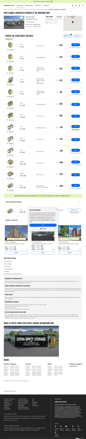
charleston (32, 9)
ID (29, 416)
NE (16, 418)
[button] (43, 203)
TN (4, 420)
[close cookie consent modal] (56, 209)
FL (23, 416)
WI (16, 420)
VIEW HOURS (59, 16)
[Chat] (73, 5)
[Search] (83, 5)
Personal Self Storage (23, 402)
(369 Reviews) (32, 22)
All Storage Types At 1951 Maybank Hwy (13, 273)
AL (4, 416)
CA (11, 416)
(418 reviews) (65, 242)
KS (35, 416)
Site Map (34, 404)
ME (41, 416)
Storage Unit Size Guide (23, 408)
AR (7, 416)
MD (44, 416)
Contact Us (6, 407)
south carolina (23, 9)
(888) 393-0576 (73, 366)
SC (44, 418)
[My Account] (79, 5)
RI (41, 418)
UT (9, 420)
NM (25, 418)
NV (18, 418)
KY (37, 416)
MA (5, 418)
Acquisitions (7, 402)
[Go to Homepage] (9, 5)
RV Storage (6, 271)
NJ (23, 418)
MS (11, 418)
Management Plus (8, 400)
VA (11, 420)
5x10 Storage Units (8, 261)
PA (39, 418)
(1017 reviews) (12, 242)
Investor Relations (8, 404)
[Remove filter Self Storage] (12, 39)
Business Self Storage (23, 400)
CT (16, 416)
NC (30, 418)
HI (27, 416)
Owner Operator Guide (23, 407)
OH (33, 418)
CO (14, 416)
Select (75, 44)
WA (14, 420)
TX (7, 420)
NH (21, 418)
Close (43, 225)
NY (28, 418)
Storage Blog (21, 405)
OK (35, 418)
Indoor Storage (7, 266)
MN (9, 418)
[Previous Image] (5, 22)
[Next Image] (23, 22)
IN (32, 416)
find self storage (13, 9)
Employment (7, 405)
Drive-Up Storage (8, 263)
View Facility (74, 210)
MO (14, 418)
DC (21, 416)
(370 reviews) (38, 242)
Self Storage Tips (22, 404)
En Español (34, 402)
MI (6, 418)
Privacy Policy (35, 405)
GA (25, 416)
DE (18, 416)
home (5, 9)
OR (37, 418)
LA (39, 416)
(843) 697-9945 (37, 26)
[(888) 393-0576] (76, 5)
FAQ (33, 400)
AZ (9, 416)
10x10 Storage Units (8, 268)
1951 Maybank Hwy (42, 9)
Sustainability (7, 408)
